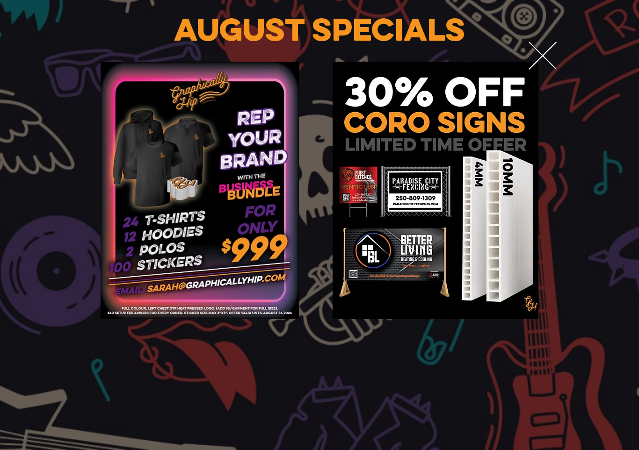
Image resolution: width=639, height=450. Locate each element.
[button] (543, 56)
